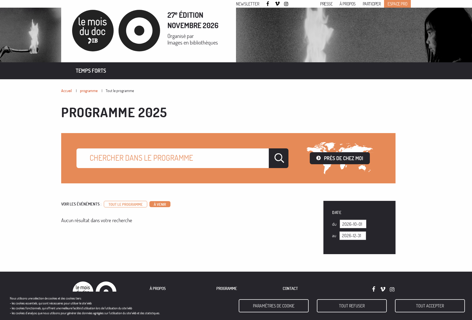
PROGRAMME (226, 288)
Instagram (286, 4)
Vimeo (277, 4)
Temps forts (91, 70)
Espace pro (397, 4)
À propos (348, 4)
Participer (372, 4)
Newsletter (247, 4)
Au (334, 235)
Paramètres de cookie (273, 306)
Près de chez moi (343, 158)
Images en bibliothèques (192, 42)
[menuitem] (90, 70)
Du (334, 224)
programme (89, 90)
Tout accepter (430, 306)
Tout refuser (352, 306)
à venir (160, 204)
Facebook (268, 3)
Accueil (66, 90)
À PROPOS (158, 288)
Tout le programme (120, 90)
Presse (326, 4)
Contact (290, 288)
